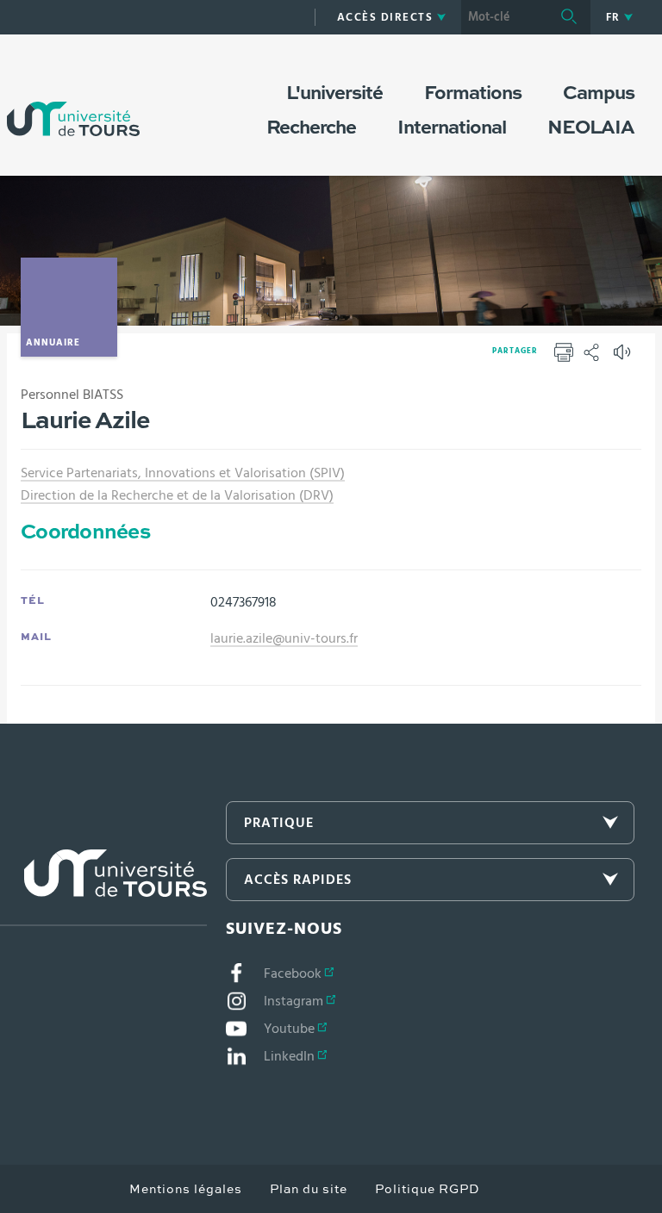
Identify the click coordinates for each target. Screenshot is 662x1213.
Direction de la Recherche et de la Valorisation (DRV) (177, 495)
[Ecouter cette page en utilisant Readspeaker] (624, 357)
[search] (504, 17)
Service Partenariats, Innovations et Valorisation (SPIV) (183, 473)
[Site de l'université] (103, 887)
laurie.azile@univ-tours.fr (284, 638)
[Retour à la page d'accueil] (73, 101)
